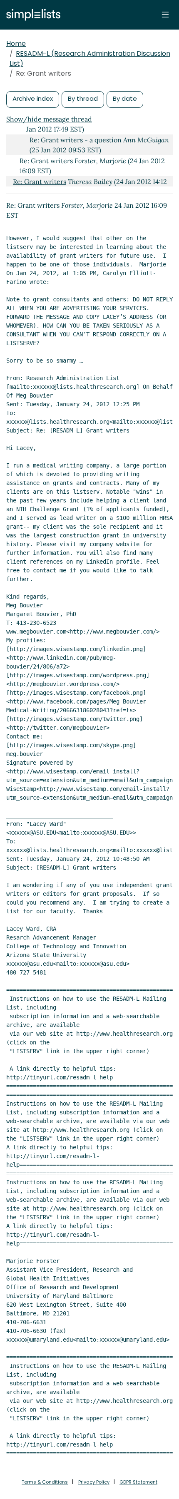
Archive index (32, 98)
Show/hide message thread (49, 119)
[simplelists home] (31, 14)
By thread (83, 98)
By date (125, 98)
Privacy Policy (93, 1482)
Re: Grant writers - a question (76, 140)
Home (16, 43)
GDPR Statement (138, 1482)
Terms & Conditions (45, 1482)
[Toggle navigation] (165, 14)
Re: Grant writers (39, 181)
